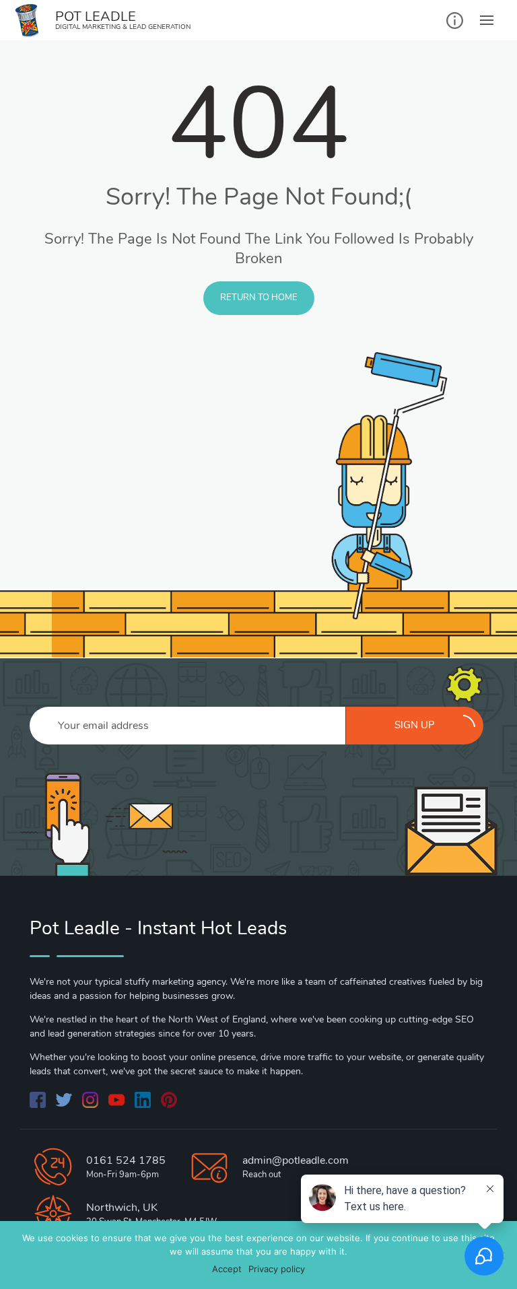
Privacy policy (276, 1268)
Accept (227, 1268)
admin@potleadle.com (295, 1160)
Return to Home (259, 297)
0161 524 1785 (126, 1160)
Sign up (414, 725)
